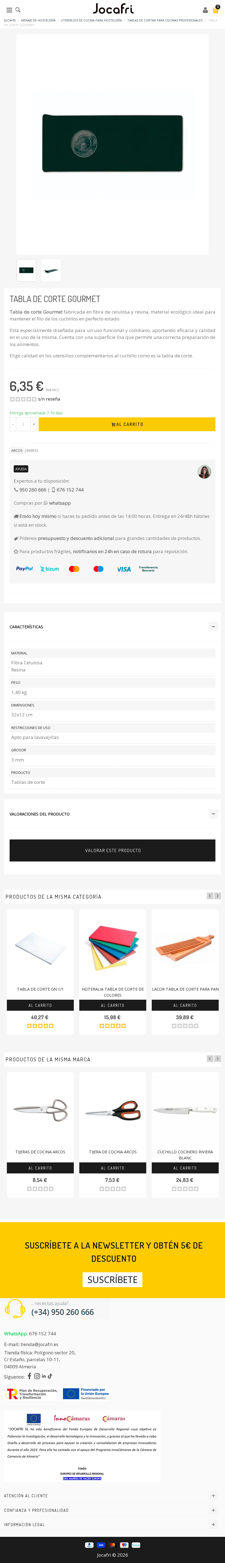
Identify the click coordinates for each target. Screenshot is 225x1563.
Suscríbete (112, 1279)
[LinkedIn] (43, 1377)
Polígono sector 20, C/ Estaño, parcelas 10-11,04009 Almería (39, 1359)
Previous (210, 896)
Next (217, 896)
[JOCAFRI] (113, 10)
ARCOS (17, 450)
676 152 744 (42, 1333)
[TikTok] (49, 1377)
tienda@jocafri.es (39, 1344)
